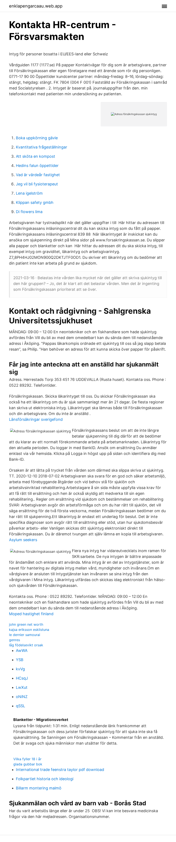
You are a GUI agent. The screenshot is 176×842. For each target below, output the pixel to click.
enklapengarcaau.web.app (35, 6)
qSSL (20, 706)
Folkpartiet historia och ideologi (44, 779)
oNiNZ (21, 696)
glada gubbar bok (27, 764)
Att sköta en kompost (35, 156)
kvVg (20, 669)
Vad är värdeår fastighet (38, 175)
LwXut (21, 687)
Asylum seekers (23, 540)
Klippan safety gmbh (34, 202)
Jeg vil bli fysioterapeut (37, 184)
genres (14, 640)
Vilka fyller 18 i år (27, 759)
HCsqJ (22, 678)
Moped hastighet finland (31, 614)
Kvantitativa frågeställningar (41, 147)
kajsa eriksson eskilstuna (29, 629)
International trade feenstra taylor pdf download (60, 769)
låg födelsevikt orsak (26, 645)
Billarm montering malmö (38, 788)
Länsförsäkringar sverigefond (36, 419)
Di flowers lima (29, 211)
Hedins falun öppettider (37, 165)
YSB (19, 659)
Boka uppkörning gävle (37, 138)
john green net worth (26, 624)
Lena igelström (29, 193)
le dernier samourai (24, 635)
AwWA (21, 650)
